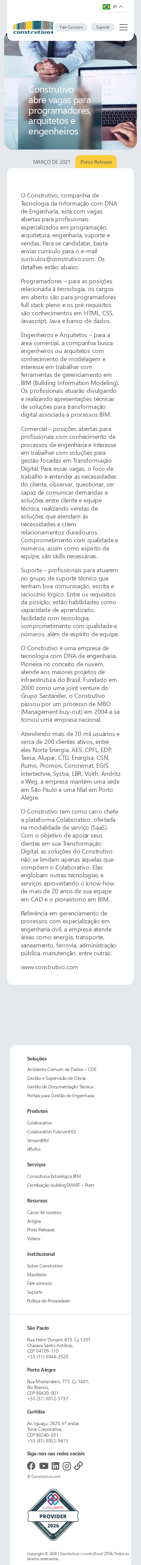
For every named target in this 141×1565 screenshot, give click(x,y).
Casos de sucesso (44, 1212)
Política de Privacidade (48, 1300)
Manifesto (37, 1274)
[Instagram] (67, 1466)
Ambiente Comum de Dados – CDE (62, 1069)
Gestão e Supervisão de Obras (56, 1078)
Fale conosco (39, 1283)
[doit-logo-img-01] (33, 27)
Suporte (34, 1292)
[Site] (78, 1466)
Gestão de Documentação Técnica (60, 1086)
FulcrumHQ (51, 1131)
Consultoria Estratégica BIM (54, 1176)
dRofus (33, 1149)
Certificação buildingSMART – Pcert (60, 1185)
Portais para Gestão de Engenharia (60, 1095)
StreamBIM (38, 1140)
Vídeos (33, 1238)
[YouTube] (44, 1466)
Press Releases (41, 1229)
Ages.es (107, 1553)
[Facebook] (31, 1466)
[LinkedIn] (55, 1466)
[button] (124, 27)
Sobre (45, 1265)
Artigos (34, 1221)
